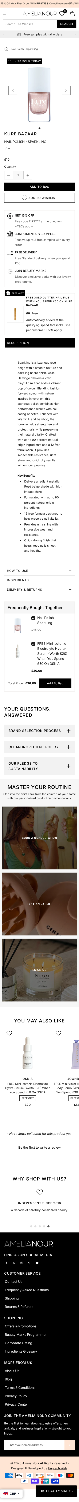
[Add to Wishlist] (9, 1033)
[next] (66, 90)
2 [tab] (35, 1226)
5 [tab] (48, 1226)
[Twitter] (13, 1262)
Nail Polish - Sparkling (46, 620)
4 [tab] (44, 1226)
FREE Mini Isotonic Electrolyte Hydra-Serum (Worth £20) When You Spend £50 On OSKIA (52, 653)
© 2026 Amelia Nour (25, 1463)
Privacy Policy (16, 1396)
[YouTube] (37, 1262)
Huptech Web (57, 1468)
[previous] (12, 90)
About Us (12, 1371)
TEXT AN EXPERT (39, 903)
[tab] (39, 452)
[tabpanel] (39, 1202)
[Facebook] (6, 1262)
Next (75, 34)
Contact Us (13, 1281)
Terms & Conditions (20, 1387)
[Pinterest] (29, 1262)
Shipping (12, 1298)
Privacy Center (16, 1404)
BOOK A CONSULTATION (39, 837)
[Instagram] (21, 1262)
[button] (39, 1147)
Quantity (10, 166)
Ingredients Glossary (21, 1351)
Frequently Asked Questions (27, 1290)
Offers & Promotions (20, 1326)
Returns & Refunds (19, 1307)
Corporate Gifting (18, 1343)
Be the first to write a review (39, 1147)
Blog (8, 1379)
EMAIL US (39, 970)
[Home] (6, 49)
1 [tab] (31, 1226)
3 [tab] (40, 1226)
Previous (3, 34)
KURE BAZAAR (20, 133)
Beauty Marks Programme (25, 1334)
